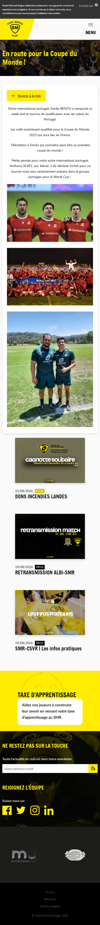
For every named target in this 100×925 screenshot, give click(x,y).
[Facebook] (7, 810)
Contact (50, 892)
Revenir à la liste (29, 95)
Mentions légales (50, 906)
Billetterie (50, 899)
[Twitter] (21, 810)
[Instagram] (35, 810)
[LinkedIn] (48, 810)
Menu (91, 32)
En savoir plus (86, 5)
